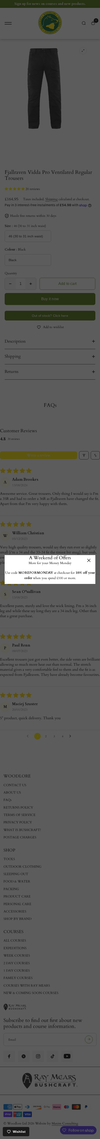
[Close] (89, 560)
